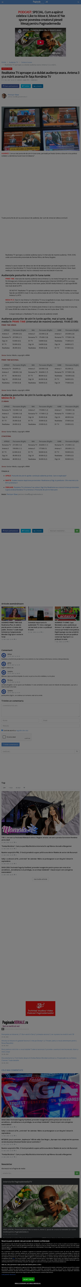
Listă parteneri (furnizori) (9, 1274)
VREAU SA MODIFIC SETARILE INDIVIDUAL (28, 1283)
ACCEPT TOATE (28, 1279)
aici (14, 1258)
